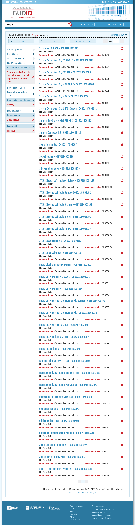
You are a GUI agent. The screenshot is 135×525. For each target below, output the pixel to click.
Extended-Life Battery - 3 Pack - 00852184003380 (64, 360)
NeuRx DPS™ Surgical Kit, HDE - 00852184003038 (63, 324)
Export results (117, 35)
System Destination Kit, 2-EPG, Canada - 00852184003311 (68, 108)
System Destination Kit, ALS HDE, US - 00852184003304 (66, 84)
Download (112, 25)
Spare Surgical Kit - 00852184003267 (58, 144)
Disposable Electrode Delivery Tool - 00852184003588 (66, 396)
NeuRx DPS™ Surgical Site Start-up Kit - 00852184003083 (68, 312)
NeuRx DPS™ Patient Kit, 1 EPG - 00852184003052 (64, 336)
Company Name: (46, 55)
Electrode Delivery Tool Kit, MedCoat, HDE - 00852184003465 (69, 372)
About (90, 25)
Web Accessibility (98, 506)
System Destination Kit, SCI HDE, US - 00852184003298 (66, 60)
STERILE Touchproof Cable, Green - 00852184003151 (65, 216)
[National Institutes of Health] (8, 2)
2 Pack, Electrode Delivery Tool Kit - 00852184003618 (65, 469)
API (104, 25)
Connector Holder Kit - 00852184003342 (59, 408)
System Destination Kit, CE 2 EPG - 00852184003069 (65, 72)
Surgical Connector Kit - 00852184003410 (60, 132)
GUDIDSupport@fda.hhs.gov (82, 492)
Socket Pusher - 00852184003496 (56, 156)
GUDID (22, 12)
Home (83, 25)
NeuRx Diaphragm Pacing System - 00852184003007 (65, 264)
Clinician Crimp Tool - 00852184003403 (59, 420)
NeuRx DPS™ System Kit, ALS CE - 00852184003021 (64, 276)
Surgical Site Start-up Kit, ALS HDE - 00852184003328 (66, 120)
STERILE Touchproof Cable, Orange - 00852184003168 (65, 204)
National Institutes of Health (102, 512)
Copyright (73, 514)
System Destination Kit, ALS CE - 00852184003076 (64, 96)
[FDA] (104, 2)
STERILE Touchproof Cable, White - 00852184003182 (65, 192)
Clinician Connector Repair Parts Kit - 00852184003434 (66, 433)
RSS (71, 511)
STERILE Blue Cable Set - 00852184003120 (60, 252)
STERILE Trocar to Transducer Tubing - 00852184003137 (66, 180)
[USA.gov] (56, 509)
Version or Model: (93, 55)
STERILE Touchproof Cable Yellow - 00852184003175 (65, 228)
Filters (21, 41)
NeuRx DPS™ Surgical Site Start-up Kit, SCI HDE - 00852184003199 (72, 300)
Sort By (52, 41)
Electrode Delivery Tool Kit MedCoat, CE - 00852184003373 (68, 384)
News (98, 25)
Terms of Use (75, 519)
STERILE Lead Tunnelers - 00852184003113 (60, 240)
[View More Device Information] (122, 48)
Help (120, 25)
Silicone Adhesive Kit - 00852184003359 (59, 168)
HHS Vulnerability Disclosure (103, 509)
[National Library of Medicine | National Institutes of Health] (13, 509)
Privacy (72, 517)
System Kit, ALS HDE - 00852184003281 (58, 48)
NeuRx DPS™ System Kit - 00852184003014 (60, 288)
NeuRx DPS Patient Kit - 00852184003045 (60, 348)
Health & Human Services (101, 518)
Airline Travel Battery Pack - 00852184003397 (62, 457)
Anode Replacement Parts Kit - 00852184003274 (63, 445)
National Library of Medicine (23, 2)
